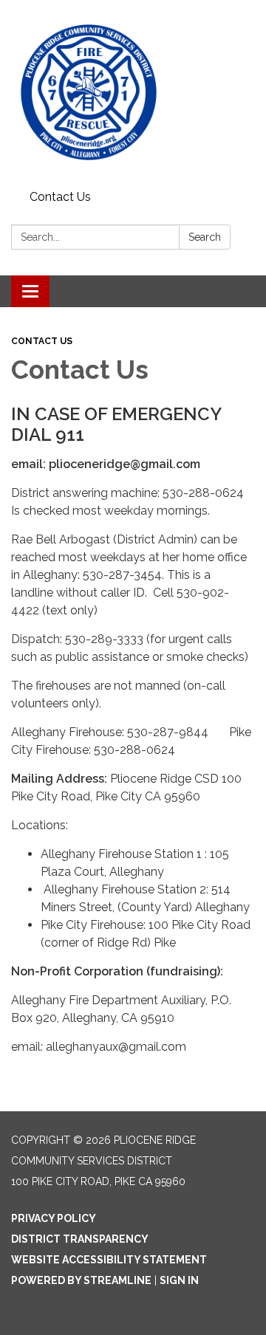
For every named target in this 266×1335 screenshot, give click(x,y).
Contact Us (60, 197)
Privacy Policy (53, 1218)
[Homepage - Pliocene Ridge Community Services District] (133, 92)
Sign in (179, 1280)
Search (204, 237)
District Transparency (80, 1239)
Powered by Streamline (81, 1280)
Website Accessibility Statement (109, 1260)
